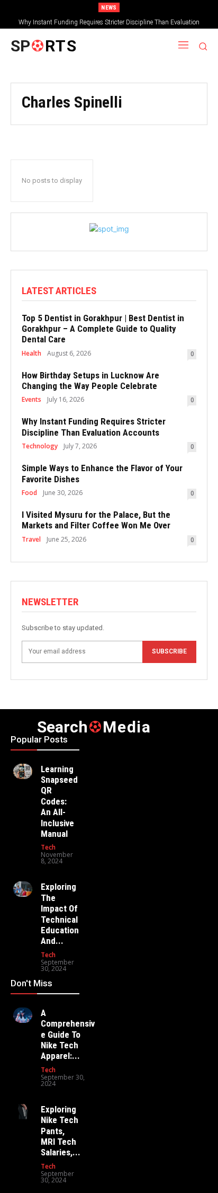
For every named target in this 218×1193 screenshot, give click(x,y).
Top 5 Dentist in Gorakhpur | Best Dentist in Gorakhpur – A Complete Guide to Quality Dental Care (103, 329)
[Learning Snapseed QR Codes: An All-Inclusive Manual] (22, 771)
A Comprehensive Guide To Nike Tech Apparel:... (68, 1035)
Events (31, 399)
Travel (31, 539)
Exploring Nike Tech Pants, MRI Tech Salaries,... (60, 1131)
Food (29, 493)
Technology (40, 446)
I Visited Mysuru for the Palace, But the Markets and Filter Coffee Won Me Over (96, 520)
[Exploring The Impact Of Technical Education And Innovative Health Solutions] (22, 889)
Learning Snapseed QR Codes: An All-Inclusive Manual (59, 801)
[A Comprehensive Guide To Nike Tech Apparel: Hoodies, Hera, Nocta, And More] (22, 1015)
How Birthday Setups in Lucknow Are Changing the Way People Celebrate (90, 380)
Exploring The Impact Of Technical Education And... (60, 913)
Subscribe (169, 651)
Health (31, 353)
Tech (48, 847)
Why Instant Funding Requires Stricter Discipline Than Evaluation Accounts (94, 426)
